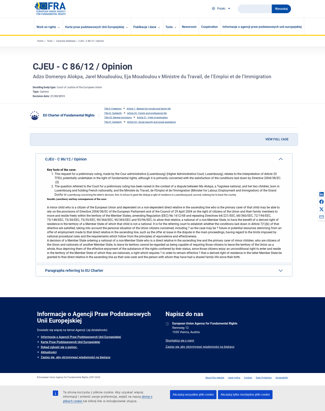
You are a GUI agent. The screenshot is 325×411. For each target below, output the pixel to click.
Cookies (248, 377)
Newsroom (189, 27)
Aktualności (49, 352)
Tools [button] (169, 27)
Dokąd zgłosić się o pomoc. (59, 347)
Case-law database (65, 41)
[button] (321, 194)
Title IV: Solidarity (113, 113)
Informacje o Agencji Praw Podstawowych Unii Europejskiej (81, 337)
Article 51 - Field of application (152, 117)
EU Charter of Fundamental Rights (69, 115)
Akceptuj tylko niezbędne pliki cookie (245, 394)
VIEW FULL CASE (277, 139)
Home (40, 41)
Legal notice (234, 377)
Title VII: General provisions (118, 117)
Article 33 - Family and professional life (147, 113)
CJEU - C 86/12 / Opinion (91, 41)
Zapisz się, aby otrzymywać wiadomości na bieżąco (75, 357)
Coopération (209, 27)
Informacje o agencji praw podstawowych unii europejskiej (262, 27)
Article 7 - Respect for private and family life (149, 108)
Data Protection (264, 377)
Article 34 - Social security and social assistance (151, 122)
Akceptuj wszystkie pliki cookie (193, 394)
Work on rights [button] (46, 27)
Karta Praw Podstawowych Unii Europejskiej (70, 342)
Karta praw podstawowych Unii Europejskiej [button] (94, 27)
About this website (214, 377)
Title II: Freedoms (112, 108)
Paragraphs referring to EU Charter (74, 270)
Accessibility (282, 377)
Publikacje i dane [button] (144, 27)
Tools (49, 41)
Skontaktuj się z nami (180, 340)
